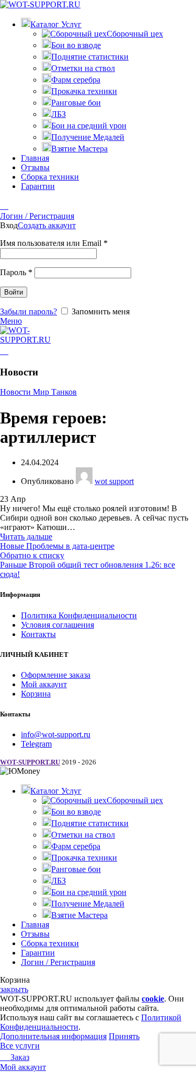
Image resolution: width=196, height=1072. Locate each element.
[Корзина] (4, 206)
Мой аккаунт (44, 684)
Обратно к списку (32, 555)
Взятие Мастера (79, 148)
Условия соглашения (57, 624)
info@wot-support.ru (55, 734)
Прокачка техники (84, 91)
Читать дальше (26, 536)
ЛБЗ (58, 114)
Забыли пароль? (28, 311)
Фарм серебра (75, 79)
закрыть (14, 989)
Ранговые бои (76, 102)
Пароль (16, 272)
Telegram (36, 743)
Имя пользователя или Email (54, 243)
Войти (13, 292)
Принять (124, 1036)
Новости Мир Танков (38, 391)
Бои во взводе (76, 45)
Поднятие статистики (90, 56)
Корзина (36, 693)
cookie (153, 998)
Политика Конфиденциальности (79, 615)
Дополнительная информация (53, 1036)
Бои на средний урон (88, 125)
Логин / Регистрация (58, 962)
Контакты (38, 634)
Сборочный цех (135, 33)
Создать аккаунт (47, 225)
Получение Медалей (87, 137)
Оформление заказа (55, 674)
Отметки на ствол (83, 68)
